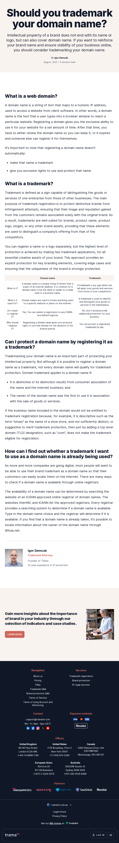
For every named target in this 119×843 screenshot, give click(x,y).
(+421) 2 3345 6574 (43, 773)
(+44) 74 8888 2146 (28, 755)
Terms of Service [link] (38, 697)
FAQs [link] (38, 684)
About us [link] (38, 676)
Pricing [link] (37, 680)
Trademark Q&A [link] (38, 689)
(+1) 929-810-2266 (59, 755)
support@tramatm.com (38, 719)
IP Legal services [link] (81, 684)
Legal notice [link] (59, 811)
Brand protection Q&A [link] (37, 693)
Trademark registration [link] (81, 676)
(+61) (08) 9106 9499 (75, 773)
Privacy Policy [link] (59, 816)
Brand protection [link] (81, 680)
